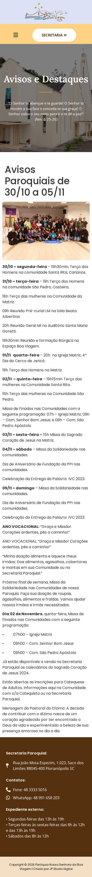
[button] (16, 35)
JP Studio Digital (61, 869)
